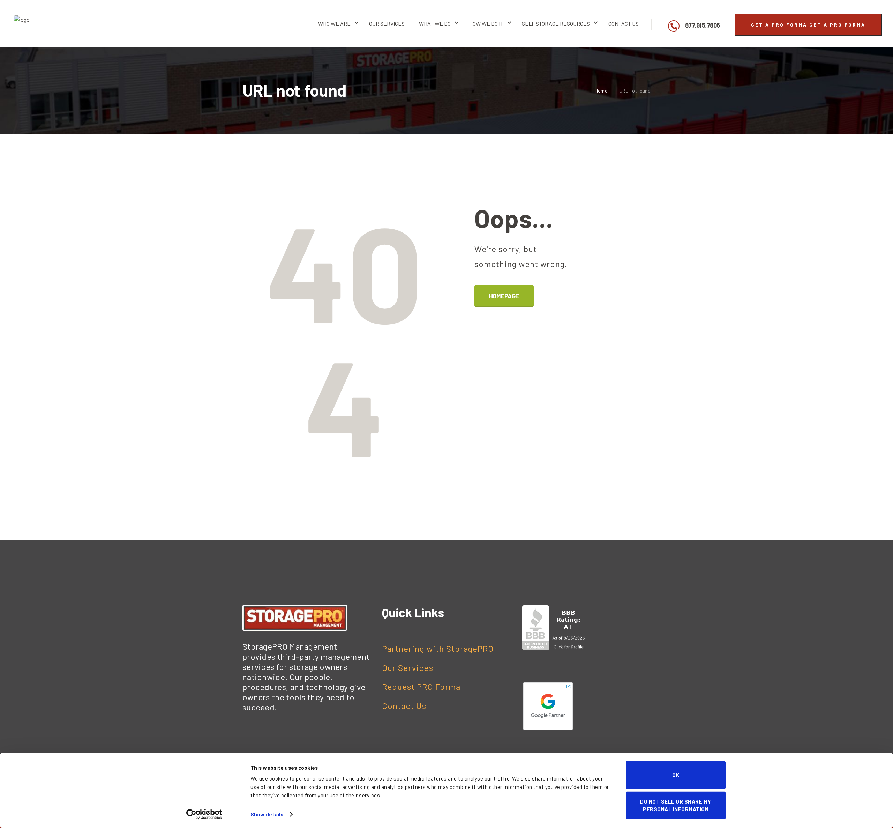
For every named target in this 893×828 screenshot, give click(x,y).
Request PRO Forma (421, 686)
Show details (266, 814)
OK (675, 775)
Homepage (504, 296)
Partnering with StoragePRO (438, 648)
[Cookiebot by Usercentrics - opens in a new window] (204, 814)
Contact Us (404, 706)
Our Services (407, 668)
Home (601, 91)
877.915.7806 (702, 25)
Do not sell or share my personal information (675, 805)
